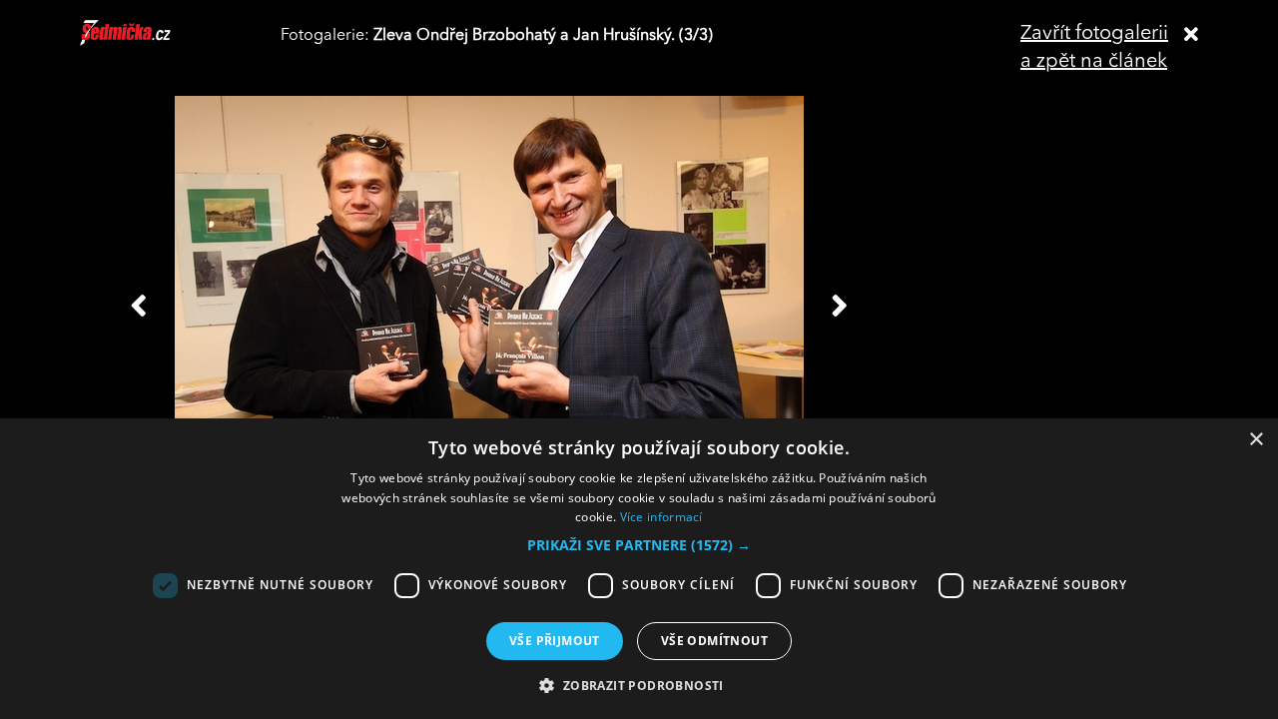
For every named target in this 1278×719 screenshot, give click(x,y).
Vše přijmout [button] (554, 640)
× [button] (1255, 439)
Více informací (661, 516)
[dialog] (639, 568)
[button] (639, 545)
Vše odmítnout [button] (714, 640)
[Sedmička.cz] (150, 42)
